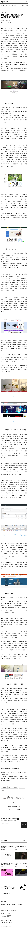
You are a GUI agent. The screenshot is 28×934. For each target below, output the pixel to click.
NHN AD (3, 901)
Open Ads (4, 2)
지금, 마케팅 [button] (8, 5)
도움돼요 (9, 809)
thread (7, 922)
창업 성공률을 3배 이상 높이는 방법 (20, 847)
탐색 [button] (3, 5)
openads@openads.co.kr (8, 916)
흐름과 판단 (14, 5)
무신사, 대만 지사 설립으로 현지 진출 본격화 (7, 847)
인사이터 (18, 5)
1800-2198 (9, 915)
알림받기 (14, 802)
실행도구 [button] (22, 5)
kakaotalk (11, 922)
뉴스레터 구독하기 (5, 893)
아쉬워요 (18, 809)
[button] (25, 840)
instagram (3, 922)
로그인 (26, 1)
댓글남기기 (24, 824)
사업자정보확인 (14, 910)
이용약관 (2, 920)
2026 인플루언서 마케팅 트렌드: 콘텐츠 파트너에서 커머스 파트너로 (7, 864)
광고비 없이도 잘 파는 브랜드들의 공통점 (21, 864)
